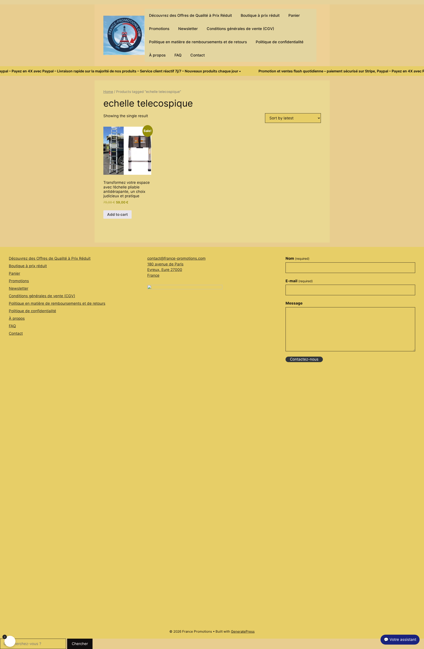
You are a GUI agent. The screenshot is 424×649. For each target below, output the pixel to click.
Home (108, 92)
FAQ (178, 55)
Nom (297, 258)
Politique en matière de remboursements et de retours (198, 42)
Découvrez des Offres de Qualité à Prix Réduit (190, 15)
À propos (157, 55)
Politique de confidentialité (279, 42)
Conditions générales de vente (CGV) (240, 28)
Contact (197, 55)
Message (294, 303)
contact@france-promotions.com (176, 258)
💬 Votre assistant (400, 639)
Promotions (159, 28)
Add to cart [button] (117, 214)
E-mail (299, 281)
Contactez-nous (304, 359)
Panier (294, 15)
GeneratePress (243, 631)
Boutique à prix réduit (260, 15)
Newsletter (188, 28)
